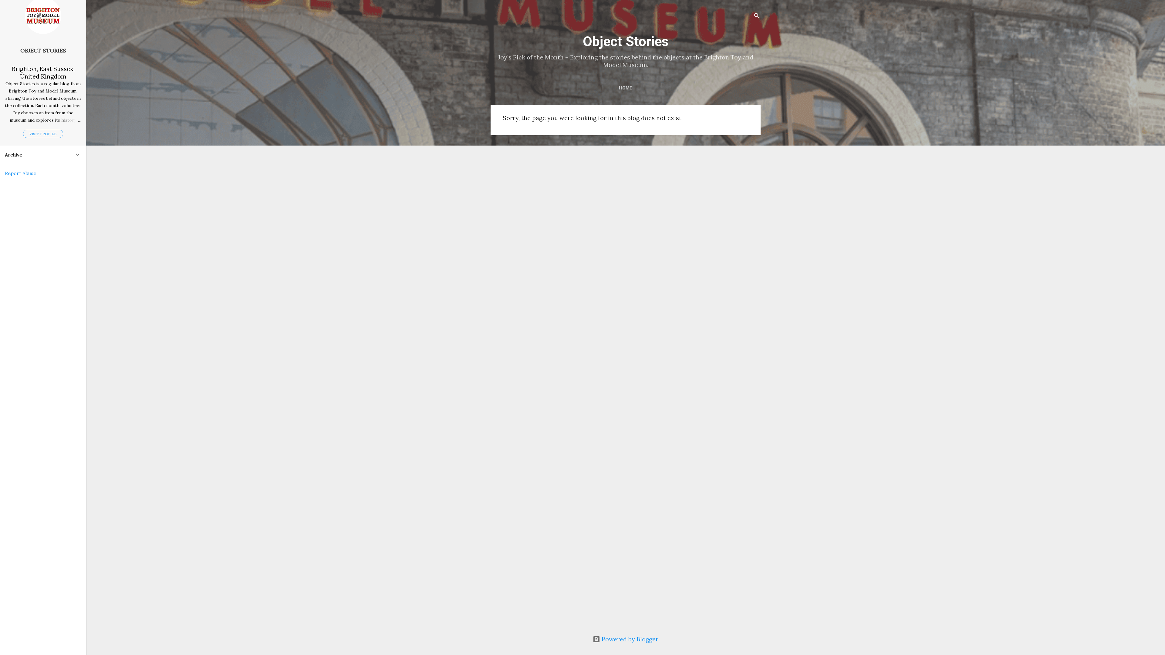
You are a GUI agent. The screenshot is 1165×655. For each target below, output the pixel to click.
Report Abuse (20, 173)
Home (625, 88)
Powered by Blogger (629, 639)
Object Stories (626, 41)
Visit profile (43, 134)
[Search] (757, 16)
